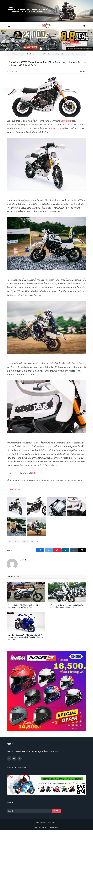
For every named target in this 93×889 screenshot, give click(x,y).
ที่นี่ (33, 473)
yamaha (25, 541)
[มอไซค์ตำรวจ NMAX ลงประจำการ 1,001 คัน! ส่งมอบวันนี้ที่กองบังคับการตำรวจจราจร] (67, 592)
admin (11, 71)
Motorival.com (52, 822)
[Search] (84, 25)
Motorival (15, 489)
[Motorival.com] (46, 26)
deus (10, 541)
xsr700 (17, 541)
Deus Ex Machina (55, 128)
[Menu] (9, 25)
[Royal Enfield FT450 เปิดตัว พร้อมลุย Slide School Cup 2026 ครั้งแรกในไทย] (26, 592)
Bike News (83, 71)
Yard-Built (66, 120)
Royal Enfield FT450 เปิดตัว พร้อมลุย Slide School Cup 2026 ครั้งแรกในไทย (24, 606)
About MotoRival (40, 827)
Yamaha (11, 124)
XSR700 (34, 124)
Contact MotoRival (55, 827)
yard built (34, 541)
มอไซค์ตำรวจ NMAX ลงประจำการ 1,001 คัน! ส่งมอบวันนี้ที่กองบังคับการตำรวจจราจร (67, 606)
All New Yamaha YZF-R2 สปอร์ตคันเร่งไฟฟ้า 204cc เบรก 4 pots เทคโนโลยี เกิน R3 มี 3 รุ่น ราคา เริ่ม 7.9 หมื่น (26, 637)
